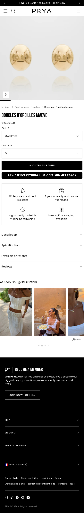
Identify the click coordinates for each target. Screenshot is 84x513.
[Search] (13, 11)
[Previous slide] (4, 3)
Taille (5, 128)
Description (9, 235)
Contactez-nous (66, 483)
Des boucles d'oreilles (27, 107)
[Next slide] (79, 3)
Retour (58, 478)
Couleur (7, 145)
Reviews (7, 266)
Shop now (59, 3)
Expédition (46, 478)
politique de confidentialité (41, 483)
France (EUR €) (18, 464)
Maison (6, 107)
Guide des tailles (29, 478)
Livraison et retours (14, 256)
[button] (49, 312)
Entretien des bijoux (15, 483)
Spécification (11, 245)
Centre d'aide (11, 478)
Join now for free (22, 395)
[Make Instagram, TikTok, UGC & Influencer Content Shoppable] (76, 340)
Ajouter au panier (42, 165)
